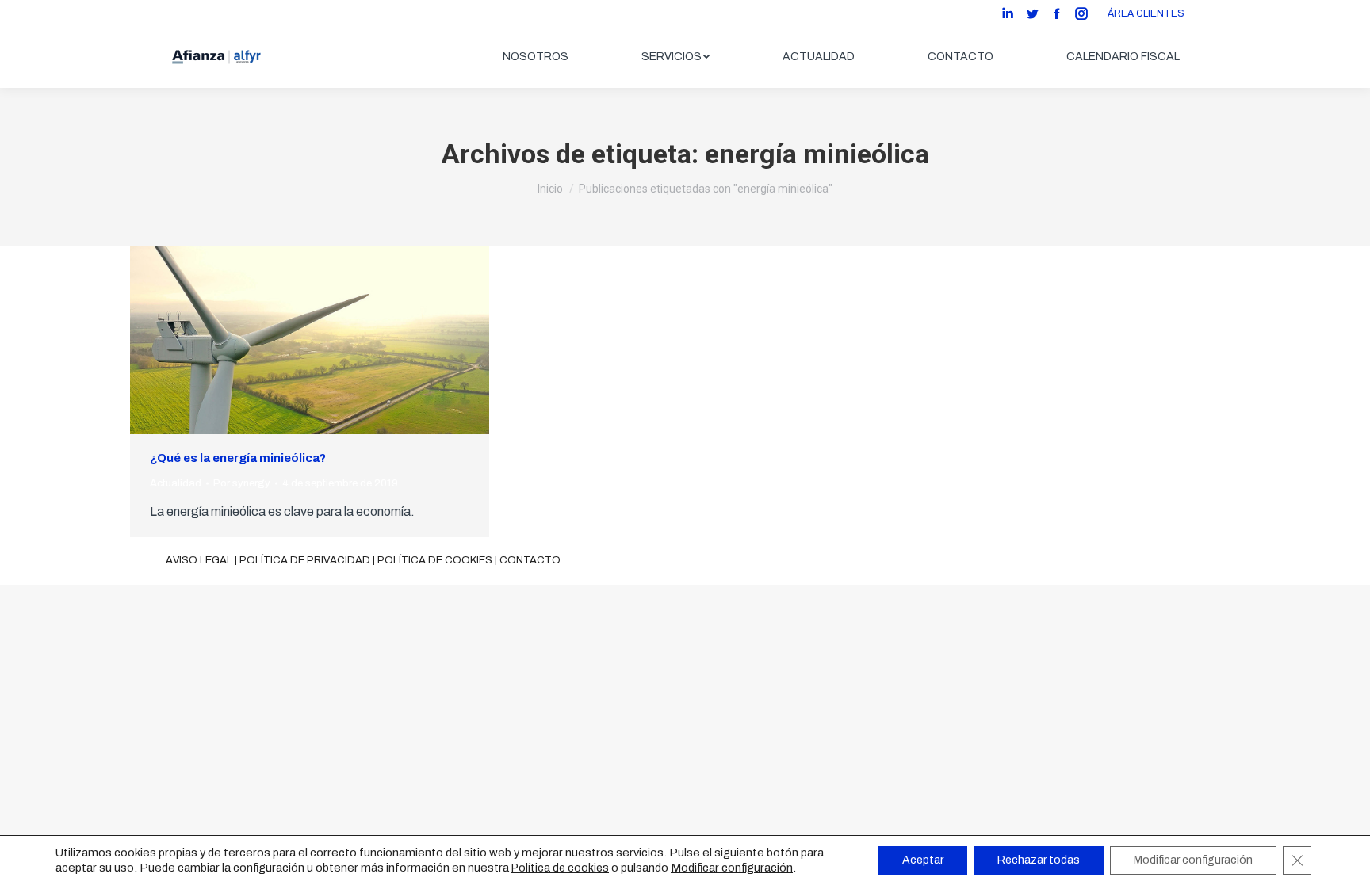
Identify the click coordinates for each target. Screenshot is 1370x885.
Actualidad (175, 483)
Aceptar (922, 860)
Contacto (530, 560)
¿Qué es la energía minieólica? (238, 458)
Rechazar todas (1038, 860)
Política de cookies (434, 560)
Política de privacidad (304, 560)
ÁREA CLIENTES (1146, 13)
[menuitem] (535, 57)
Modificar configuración (732, 867)
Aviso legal (199, 560)
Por (241, 483)
